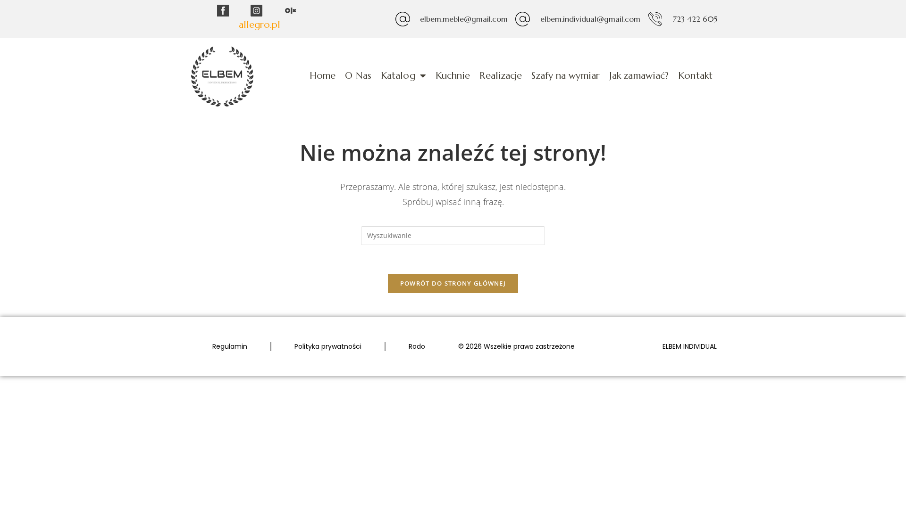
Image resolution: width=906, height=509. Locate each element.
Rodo (417, 346)
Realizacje (500, 76)
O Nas (358, 76)
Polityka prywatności (327, 346)
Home (323, 76)
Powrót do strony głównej (453, 283)
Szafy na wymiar (565, 76)
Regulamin (229, 346)
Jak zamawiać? (639, 76)
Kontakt (695, 76)
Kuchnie (453, 76)
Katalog (398, 76)
